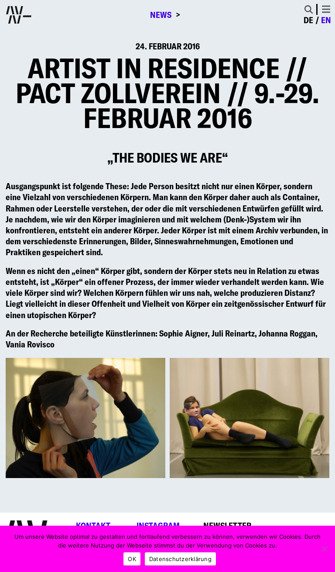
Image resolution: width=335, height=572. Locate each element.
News (160, 15)
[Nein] (324, 548)
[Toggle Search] (308, 9)
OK (132, 558)
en (326, 20)
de (308, 20)
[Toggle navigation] (326, 9)
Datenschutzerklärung (180, 558)
